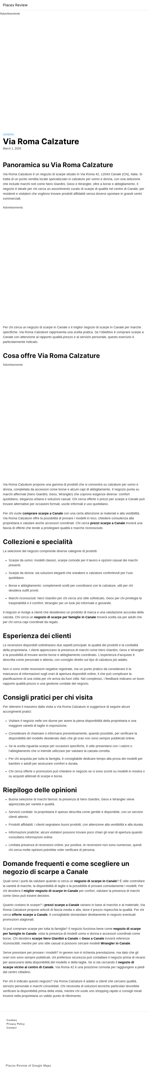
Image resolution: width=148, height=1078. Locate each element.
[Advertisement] (74, 70)
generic (8, 134)
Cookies (11, 1020)
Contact (11, 1027)
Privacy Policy (15, 1023)
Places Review (15, 5)
